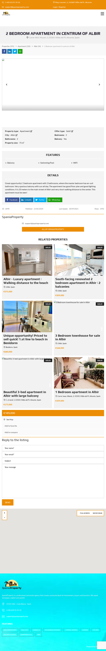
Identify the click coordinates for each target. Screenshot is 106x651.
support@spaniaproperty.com (17, 7)
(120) (24, 46)
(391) (8, 46)
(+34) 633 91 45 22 (12, 2)
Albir (13, 135)
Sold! (68, 131)
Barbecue (36, 630)
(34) (37, 46)
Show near (97, 513)
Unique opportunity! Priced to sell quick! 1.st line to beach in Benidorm (25, 339)
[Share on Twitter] (15, 51)
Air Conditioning (10, 630)
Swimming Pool (26, 634)
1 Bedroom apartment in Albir (77, 392)
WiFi (38, 634)
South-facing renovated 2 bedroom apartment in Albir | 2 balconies (77, 282)
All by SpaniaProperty (53, 229)
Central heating (71, 630)
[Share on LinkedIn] (9, 51)
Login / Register (59, 7)
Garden (85, 630)
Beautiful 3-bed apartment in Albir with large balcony (24, 393)
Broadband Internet (52, 630)
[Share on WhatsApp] (20, 51)
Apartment (25, 131)
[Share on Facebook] (4, 51)
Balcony (24, 630)
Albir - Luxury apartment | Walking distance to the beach (25, 281)
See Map (9, 419)
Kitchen (96, 630)
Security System (10, 634)
